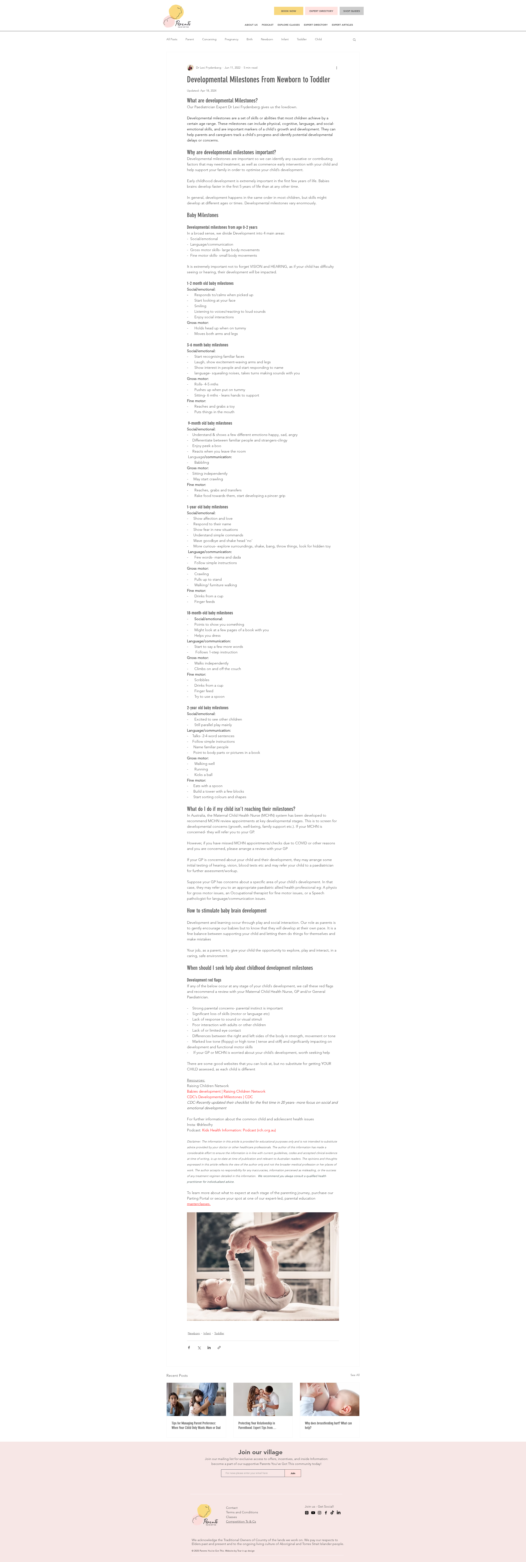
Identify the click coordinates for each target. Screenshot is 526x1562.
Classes (231, 1517)
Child (318, 39)
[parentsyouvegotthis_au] (319, 1512)
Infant (285, 39)
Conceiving (209, 39)
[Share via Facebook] (189, 1347)
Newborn (267, 39)
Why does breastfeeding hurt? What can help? (328, 1425)
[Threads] (307, 1512)
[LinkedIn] (338, 1512)
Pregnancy (231, 39)
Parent (190, 39)
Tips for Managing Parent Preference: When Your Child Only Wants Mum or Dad (196, 1425)
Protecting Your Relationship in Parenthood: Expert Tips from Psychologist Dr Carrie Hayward (257, 1425)
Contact (232, 1508)
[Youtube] (313, 1512)
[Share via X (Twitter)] (199, 1347)
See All (355, 1375)
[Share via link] (219, 1347)
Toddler (302, 39)
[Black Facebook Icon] (326, 1512)
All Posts (171, 39)
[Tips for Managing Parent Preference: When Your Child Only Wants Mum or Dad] (196, 1399)
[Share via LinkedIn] (209, 1347)
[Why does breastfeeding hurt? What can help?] (329, 1399)
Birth (250, 39)
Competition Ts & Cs (241, 1521)
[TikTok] (332, 1512)
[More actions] (336, 67)
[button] (251, 25)
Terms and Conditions (242, 1512)
